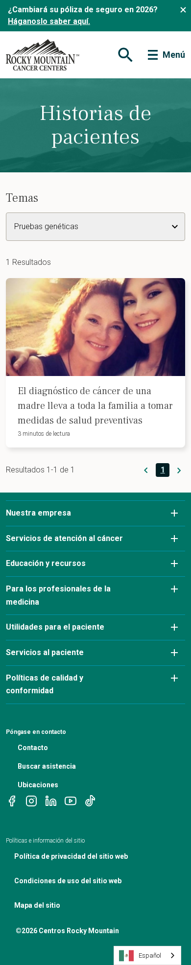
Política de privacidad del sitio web (71, 856)
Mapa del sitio (37, 905)
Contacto (33, 748)
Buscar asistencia (47, 766)
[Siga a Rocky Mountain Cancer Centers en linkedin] (51, 800)
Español (150, 955)
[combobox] (147, 955)
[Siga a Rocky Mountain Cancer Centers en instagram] (31, 800)
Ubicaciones (38, 785)
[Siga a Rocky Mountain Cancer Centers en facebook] (12, 800)
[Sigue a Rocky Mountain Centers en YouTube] (70, 800)
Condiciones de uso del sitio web (67, 881)
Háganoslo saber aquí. (49, 21)
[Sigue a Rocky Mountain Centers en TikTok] (90, 800)
